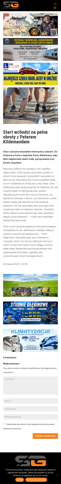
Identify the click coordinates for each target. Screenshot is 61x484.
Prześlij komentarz (45, 436)
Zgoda (19, 480)
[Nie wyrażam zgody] (57, 475)
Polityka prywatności (36, 480)
